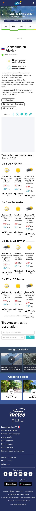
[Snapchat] (16, 474)
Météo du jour (8, 100)
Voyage (2, 7)
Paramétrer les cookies (28, 497)
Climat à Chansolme (12, 21)
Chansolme (11, 7)
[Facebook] (6, 474)
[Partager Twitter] (17, 114)
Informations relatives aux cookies (19, 494)
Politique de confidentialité (11, 498)
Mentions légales (8, 491)
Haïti (6, 7)
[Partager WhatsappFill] (26, 114)
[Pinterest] (26, 474)
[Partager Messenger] (21, 114)
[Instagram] (20, 474)
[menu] (3, 3)
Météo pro (5, 464)
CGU (17, 491)
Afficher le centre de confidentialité (19, 501)
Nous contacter (7, 447)
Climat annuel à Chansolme (13, 104)
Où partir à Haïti (8, 108)
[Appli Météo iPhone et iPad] (10, 484)
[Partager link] (30, 114)
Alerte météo (6, 437)
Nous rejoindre (7, 444)
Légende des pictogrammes (12, 451)
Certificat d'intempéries (10, 434)
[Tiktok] (30, 474)
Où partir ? (26, 21)
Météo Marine (6, 461)
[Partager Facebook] (13, 114)
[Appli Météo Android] (25, 484)
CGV (21, 491)
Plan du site (29, 491)
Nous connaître (7, 440)
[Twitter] (10, 474)
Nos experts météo (9, 430)
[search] (32, 3)
